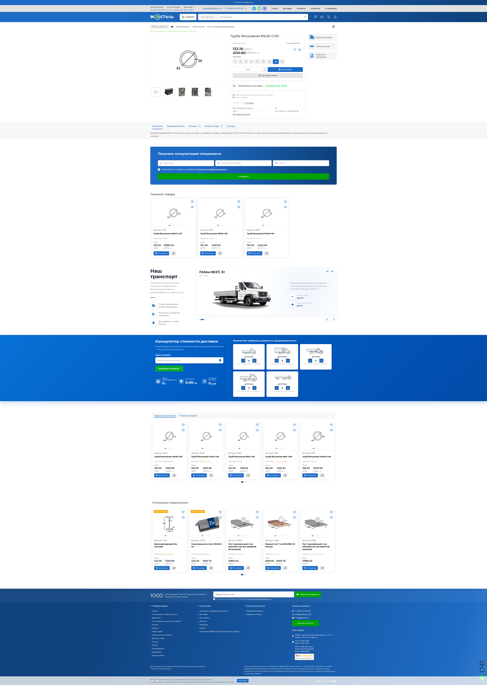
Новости (203, 621)
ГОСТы (155, 645)
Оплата (231, 126)
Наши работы (158, 655)
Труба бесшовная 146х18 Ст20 (168, 456)
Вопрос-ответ (213, 126)
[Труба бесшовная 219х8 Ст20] (220, 213)
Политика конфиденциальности (214, 611)
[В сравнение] (300, 50)
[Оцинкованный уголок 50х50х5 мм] (206, 523)
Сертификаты (158, 649)
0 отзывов (249, 103)
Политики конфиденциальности (211, 169)
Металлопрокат (182, 27)
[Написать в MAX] (264, 8)
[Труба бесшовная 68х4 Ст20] (280, 436)
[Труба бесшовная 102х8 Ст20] (267, 213)
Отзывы (194, 126)
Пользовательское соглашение (166, 621)
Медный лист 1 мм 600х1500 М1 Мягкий (280, 545)
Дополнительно (256, 606)
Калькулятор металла (162, 635)
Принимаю (242, 681)
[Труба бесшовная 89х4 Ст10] (243, 436)
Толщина (237, 57)
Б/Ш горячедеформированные (220, 27)
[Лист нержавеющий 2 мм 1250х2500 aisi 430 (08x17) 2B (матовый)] (317, 523)
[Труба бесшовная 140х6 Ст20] (206, 436)
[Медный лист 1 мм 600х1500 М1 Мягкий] (280, 523)
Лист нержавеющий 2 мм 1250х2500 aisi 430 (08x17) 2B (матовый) (315, 547)
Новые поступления (165, 415)
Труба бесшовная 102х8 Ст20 (260, 233)
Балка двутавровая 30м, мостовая (165, 545)
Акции (155, 611)
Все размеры (160, 27)
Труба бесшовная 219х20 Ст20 (168, 233)
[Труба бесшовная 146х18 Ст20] (169, 436)
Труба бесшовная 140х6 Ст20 (205, 456)
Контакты (301, 8)
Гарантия (203, 625)
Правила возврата (255, 611)
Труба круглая (198, 27)
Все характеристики (241, 114)
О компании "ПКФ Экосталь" (165, 614)
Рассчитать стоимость (169, 368)
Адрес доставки (163, 355)
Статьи (155, 642)
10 (257, 62)
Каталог (190, 17)
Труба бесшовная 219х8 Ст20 (214, 233)
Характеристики (176, 126)
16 (269, 62)
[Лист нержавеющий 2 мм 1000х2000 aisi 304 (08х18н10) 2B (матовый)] (243, 523)
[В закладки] (295, 50)
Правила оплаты (254, 614)
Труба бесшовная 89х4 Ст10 (241, 456)
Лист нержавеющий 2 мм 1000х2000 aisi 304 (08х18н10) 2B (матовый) (242, 547)
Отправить (243, 176)
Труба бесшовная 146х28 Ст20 (316, 456)
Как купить (204, 618)
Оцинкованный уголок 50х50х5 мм (206, 545)
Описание (157, 126)
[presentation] (152, 450)
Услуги (275, 8)
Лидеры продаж (188, 415)
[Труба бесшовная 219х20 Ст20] (174, 213)
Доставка (287, 8)
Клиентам (205, 606)
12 (263, 62)
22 (282, 62)
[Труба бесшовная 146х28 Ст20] (317, 436)
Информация (160, 606)
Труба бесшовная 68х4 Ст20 (278, 456)
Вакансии (156, 618)
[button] (242, 482)
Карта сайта (157, 631)
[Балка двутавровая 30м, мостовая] (169, 523)
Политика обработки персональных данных (219, 631)
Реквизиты (157, 652)
